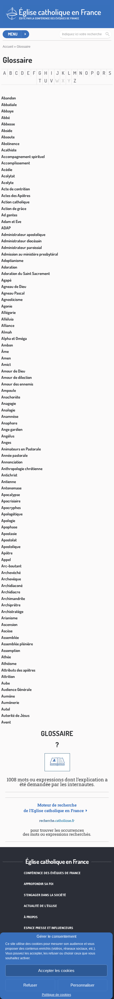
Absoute (8, 136)
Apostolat (9, 539)
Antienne (8, 481)
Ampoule (8, 390)
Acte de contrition (15, 188)
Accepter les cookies (56, 970)
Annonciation (12, 462)
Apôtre (6, 552)
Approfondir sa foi (38, 884)
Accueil (8, 47)
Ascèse (6, 630)
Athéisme (8, 663)
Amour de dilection (16, 377)
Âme (5, 351)
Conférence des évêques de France (52, 873)
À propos (31, 917)
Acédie (6, 169)
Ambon (7, 345)
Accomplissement (15, 162)
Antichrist (9, 474)
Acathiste (8, 149)
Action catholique (15, 201)
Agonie (6, 306)
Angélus (7, 436)
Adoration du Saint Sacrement (25, 273)
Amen (6, 358)
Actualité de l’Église (40, 906)
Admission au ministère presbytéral (29, 254)
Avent (6, 722)
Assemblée (10, 637)
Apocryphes (11, 507)
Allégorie (8, 312)
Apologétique (12, 513)
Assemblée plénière (17, 643)
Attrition (8, 676)
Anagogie (8, 403)
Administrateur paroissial (21, 247)
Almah (6, 332)
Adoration (9, 267)
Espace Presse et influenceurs (48, 928)
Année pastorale (14, 455)
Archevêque (11, 578)
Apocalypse (10, 494)
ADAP (6, 227)
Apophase (9, 526)
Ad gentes (9, 214)
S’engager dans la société (45, 895)
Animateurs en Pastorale (21, 449)
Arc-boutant (11, 565)
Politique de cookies (56, 995)
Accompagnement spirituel (23, 156)
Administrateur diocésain (21, 240)
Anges (6, 442)
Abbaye (7, 110)
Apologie (8, 520)
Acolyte (7, 182)
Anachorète (10, 397)
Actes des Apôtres (15, 195)
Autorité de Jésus (15, 715)
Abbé (5, 117)
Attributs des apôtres (18, 670)
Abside (6, 130)
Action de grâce (13, 208)
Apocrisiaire (10, 500)
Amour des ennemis (17, 384)
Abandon (8, 97)
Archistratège (12, 611)
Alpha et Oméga (14, 338)
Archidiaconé (12, 585)
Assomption (10, 650)
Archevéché (11, 572)
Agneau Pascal (13, 293)
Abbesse (8, 123)
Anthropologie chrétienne (21, 468)
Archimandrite (13, 598)
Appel (6, 559)
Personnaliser (82, 985)
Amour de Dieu (13, 371)
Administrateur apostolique (23, 234)
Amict (6, 364)
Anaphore (9, 423)
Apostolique (10, 546)
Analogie (8, 410)
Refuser (30, 985)
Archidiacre (10, 591)
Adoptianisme (12, 260)
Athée (6, 656)
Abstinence (10, 143)
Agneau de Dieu (13, 286)
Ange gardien (12, 429)
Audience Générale (16, 689)
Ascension (9, 624)
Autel (5, 709)
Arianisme (9, 617)
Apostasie (9, 533)
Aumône (8, 696)
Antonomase (11, 487)
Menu (12, 34)
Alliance (7, 325)
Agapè (6, 280)
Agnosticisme (12, 299)
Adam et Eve (11, 221)
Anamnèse (9, 416)
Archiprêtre (10, 604)
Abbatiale (9, 104)
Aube (5, 683)
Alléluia (7, 319)
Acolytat (8, 175)
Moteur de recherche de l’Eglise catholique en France (54, 807)
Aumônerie (10, 702)
